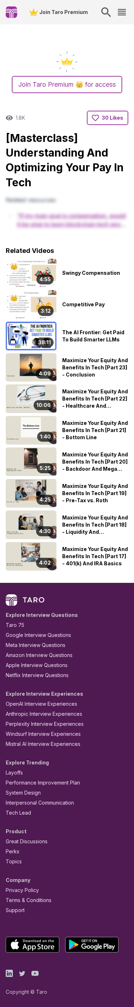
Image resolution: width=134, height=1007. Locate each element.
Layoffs (14, 772)
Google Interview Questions (38, 635)
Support (15, 910)
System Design (23, 793)
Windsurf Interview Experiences (43, 734)
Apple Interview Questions (37, 665)
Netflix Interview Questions (37, 675)
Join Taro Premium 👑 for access (67, 84)
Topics (14, 861)
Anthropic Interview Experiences (44, 714)
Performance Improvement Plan (43, 783)
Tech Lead (18, 813)
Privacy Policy (22, 890)
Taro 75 (15, 625)
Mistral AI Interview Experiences (43, 744)
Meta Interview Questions (35, 645)
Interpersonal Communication (40, 803)
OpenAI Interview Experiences (41, 704)
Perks (12, 851)
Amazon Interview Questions (39, 655)
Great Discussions (27, 841)
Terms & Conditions (28, 900)
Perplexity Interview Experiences (45, 724)
